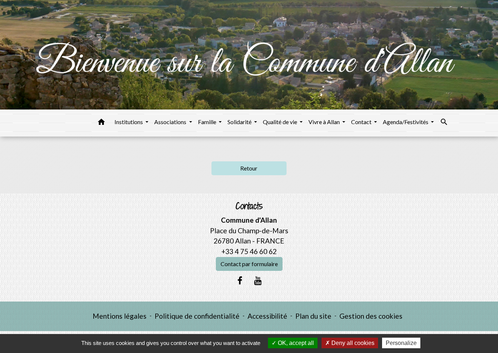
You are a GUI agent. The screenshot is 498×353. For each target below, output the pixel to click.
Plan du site (313, 316)
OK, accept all (295, 343)
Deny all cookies (352, 343)
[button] (101, 123)
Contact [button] (362, 121)
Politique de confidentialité (197, 316)
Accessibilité (267, 316)
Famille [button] (207, 121)
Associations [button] (170, 121)
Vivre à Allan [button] (324, 121)
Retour (248, 168)
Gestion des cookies (370, 316)
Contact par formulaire (249, 263)
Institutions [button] (129, 121)
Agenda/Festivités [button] (406, 121)
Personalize (401, 343)
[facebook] (240, 280)
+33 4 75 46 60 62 (249, 251)
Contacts (249, 206)
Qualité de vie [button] (280, 121)
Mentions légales (120, 316)
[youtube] (258, 280)
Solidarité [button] (240, 121)
